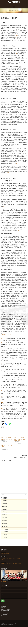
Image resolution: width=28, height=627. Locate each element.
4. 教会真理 (4, 509)
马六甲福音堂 (14, 2)
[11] (4, 206)
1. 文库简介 (4, 500)
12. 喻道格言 (5, 531)
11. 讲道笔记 (5, 529)
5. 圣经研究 (4, 512)
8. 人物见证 (4, 520)
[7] (10, 121)
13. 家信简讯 (5, 534)
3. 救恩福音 (4, 506)
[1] (17, 35)
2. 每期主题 (4, 503)
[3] (16, 53)
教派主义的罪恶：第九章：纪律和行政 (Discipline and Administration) (19, 439)
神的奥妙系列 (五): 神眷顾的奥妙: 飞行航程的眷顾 (11, 563)
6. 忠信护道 (4, 514)
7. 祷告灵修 (4, 517)
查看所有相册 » (3, 581)
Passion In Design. (9, 624)
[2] (15, 37)
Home (10, 10)
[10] (8, 172)
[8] (14, 145)
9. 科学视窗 (4, 523)
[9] (16, 163)
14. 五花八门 (5, 537)
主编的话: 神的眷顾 (5, 553)
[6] (9, 93)
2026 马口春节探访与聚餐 (5, 579)
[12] (18, 230)
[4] (10, 57)
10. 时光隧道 (5, 526)
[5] (19, 63)
